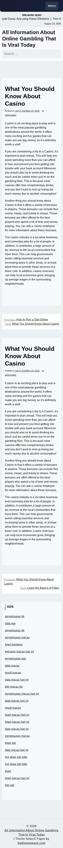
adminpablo (10, 115)
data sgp (10, 623)
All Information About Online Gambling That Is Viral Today (29, 38)
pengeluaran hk (14, 616)
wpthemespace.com (31, 842)
